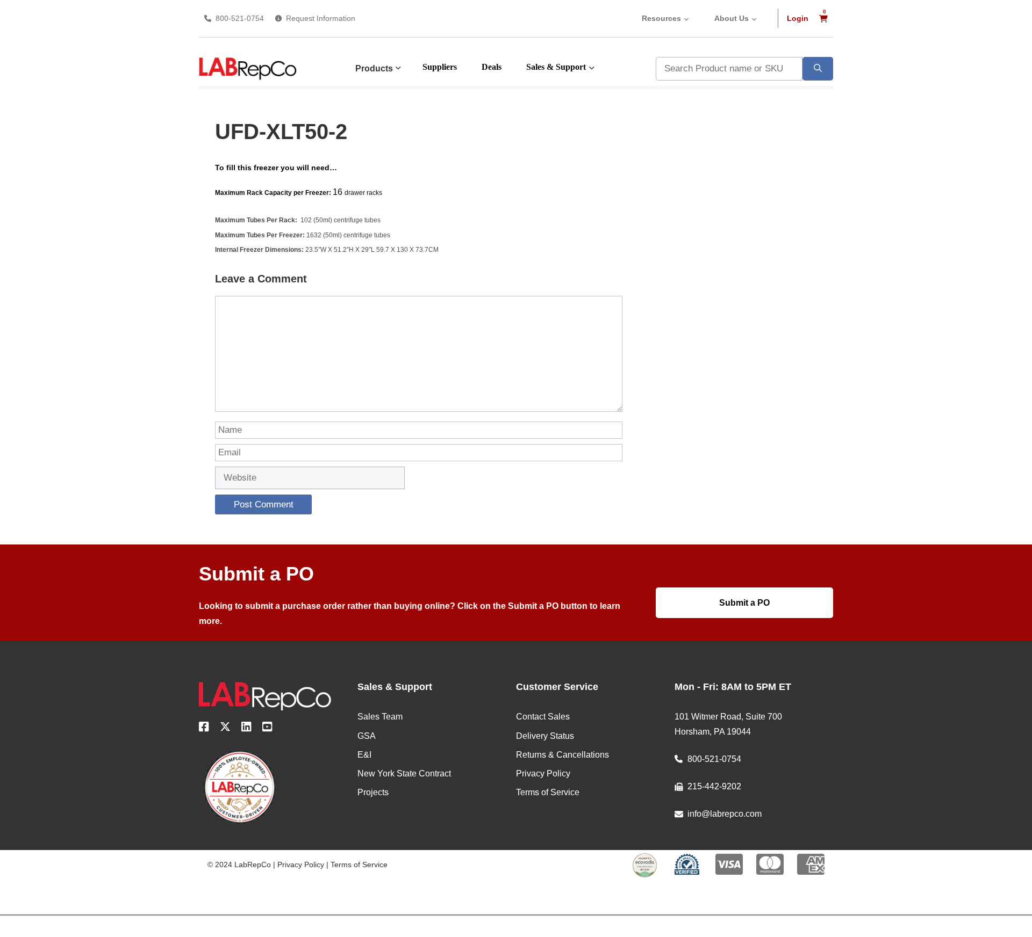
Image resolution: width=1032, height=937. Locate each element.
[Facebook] (204, 728)
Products (374, 68)
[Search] (817, 69)
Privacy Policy (300, 864)
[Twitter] (225, 728)
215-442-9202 (714, 786)
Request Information (320, 18)
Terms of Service (359, 864)
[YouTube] (267, 728)
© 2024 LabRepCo (239, 864)
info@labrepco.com (724, 813)
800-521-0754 (240, 18)
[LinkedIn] (246, 728)
